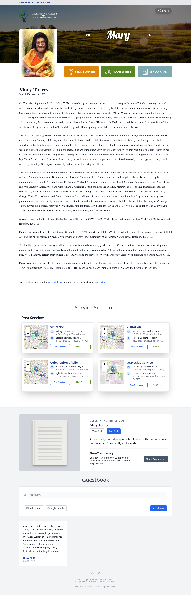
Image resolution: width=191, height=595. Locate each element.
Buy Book (113, 431)
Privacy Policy (87, 582)
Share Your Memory (156, 458)
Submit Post (158, 508)
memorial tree (55, 282)
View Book (97, 431)
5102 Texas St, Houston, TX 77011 (72, 340)
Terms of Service (104, 582)
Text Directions (60, 346)
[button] (36, 334)
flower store (100, 282)
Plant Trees (81, 346)
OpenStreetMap (98, 586)
